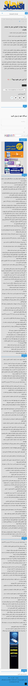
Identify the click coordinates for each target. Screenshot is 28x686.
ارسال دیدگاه (23, 140)
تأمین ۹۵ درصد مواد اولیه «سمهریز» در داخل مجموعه (14, 273)
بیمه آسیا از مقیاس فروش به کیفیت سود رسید (15, 629)
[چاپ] (19, 21)
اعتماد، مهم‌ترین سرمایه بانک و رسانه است (16, 561)
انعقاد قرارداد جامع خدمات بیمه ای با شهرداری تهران (14, 347)
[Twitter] (15, 97)
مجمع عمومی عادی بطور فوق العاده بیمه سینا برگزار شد (14, 339)
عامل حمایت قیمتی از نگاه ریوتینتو (18, 583)
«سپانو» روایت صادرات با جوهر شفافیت (17, 556)
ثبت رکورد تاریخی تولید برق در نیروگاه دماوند (16, 612)
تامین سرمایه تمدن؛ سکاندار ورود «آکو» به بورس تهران (14, 427)
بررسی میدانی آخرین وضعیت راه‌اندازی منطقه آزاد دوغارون (13, 386)
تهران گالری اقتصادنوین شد (19, 224)
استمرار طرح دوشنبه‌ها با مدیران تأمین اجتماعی (15, 337)
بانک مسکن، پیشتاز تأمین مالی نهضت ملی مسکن (15, 308)
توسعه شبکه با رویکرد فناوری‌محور (18, 626)
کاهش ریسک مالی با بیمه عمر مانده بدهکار (16, 250)
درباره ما (17, 677)
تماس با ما (12, 677)
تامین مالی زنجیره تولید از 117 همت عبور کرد (16, 569)
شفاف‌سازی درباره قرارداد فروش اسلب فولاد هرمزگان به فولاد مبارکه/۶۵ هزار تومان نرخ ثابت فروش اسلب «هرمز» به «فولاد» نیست (14, 378)
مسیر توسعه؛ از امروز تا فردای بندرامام (17, 287)
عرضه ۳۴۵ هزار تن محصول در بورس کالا (17, 330)
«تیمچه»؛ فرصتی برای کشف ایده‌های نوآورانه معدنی (14, 468)
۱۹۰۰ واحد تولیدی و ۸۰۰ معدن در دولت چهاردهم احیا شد (13, 370)
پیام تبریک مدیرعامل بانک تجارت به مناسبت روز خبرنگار (14, 631)
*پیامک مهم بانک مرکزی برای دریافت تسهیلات (15, 550)
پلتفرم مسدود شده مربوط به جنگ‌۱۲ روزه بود (16, 285)
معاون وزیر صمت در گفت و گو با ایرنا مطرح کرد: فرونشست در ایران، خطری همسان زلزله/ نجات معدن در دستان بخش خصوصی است (14, 575)
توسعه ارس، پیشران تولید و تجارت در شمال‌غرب (15, 470)
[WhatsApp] (19, 97)
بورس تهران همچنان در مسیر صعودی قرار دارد (16, 334)
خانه (25, 17)
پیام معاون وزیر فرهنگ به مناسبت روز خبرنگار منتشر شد (13, 602)
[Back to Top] (26, 684)
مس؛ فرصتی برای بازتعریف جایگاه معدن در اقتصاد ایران (14, 367)
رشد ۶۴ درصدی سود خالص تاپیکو (18, 349)
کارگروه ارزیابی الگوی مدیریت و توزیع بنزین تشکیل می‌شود (13, 187)
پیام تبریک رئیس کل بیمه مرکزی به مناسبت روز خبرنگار (14, 604)
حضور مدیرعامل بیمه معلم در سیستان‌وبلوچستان (15, 437)
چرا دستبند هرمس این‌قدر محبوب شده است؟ (15, 606)
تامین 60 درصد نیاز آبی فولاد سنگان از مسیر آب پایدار (14, 283)
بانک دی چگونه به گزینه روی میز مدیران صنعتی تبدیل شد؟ (13, 610)
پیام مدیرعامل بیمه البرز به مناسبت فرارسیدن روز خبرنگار (13, 567)
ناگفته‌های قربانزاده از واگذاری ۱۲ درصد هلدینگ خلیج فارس (13, 558)
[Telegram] (23, 97)
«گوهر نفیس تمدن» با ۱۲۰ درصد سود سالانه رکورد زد (14, 275)
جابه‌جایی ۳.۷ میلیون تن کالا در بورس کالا (16, 332)
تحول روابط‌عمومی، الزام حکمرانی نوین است (16, 608)
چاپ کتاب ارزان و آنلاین (22, 674)
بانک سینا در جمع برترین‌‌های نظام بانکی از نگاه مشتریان (13, 277)
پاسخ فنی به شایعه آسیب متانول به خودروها (16, 402)
